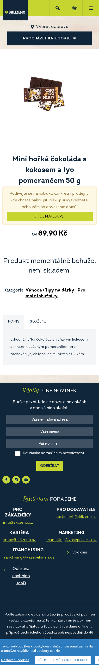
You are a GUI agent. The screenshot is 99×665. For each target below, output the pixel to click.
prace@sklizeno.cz (19, 540)
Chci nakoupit (50, 216)
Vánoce (33, 290)
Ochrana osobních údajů (21, 576)
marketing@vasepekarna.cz (71, 540)
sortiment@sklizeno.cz (76, 517)
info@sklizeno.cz (18, 523)
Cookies (79, 552)
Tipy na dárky (59, 290)
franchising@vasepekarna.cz (28, 557)
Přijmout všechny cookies (62, 660)
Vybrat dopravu (52, 27)
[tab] (13, 322)
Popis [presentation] (13, 321)
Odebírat (49, 466)
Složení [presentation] (38, 321)
